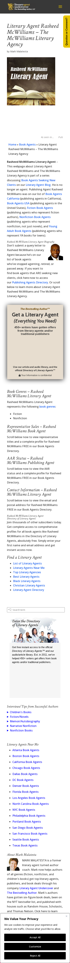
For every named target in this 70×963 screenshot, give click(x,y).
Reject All (35, 955)
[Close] (66, 916)
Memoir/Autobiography (25, 721)
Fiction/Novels (19, 717)
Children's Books (20, 712)
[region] (35, 938)
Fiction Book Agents (40, 208)
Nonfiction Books (21, 730)
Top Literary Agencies (27, 572)
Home (12, 144)
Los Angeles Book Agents (28, 798)
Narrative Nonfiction (23, 726)
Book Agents (27, 144)
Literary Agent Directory (28, 590)
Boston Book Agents (25, 756)
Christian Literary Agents (29, 585)
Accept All (35, 937)
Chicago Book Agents (26, 768)
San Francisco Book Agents (29, 833)
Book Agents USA (18, 203)
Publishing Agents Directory (30, 282)
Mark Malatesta (19, 51)
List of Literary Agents (27, 563)
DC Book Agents (22, 780)
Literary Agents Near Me (29, 568)
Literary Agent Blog (38, 185)
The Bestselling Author (22, 893)
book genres (47, 406)
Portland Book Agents (26, 821)
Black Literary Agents (26, 581)
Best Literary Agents (26, 576)
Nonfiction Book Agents (35, 217)
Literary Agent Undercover (36, 888)
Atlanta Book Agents (25, 750)
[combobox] (36, 609)
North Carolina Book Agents (30, 804)
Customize (35, 946)
